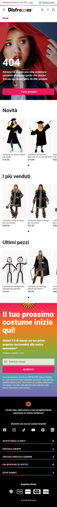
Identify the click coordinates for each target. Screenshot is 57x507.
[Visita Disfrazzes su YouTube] (33, 430)
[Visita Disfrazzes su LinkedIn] (52, 430)
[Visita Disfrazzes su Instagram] (14, 430)
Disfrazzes (32, 500)
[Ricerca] (42, 9)
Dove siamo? (10, 472)
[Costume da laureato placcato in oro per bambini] (40, 135)
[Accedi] (48, 9)
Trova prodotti (29, 91)
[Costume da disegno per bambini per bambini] (15, 267)
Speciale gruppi (12, 449)
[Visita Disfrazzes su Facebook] (5, 430)
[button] (28, 165)
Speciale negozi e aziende (17, 457)
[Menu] (4, 9)
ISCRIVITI (28, 369)
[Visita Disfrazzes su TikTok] (24, 430)
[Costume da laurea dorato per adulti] (15, 135)
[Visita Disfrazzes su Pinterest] (43, 430)
